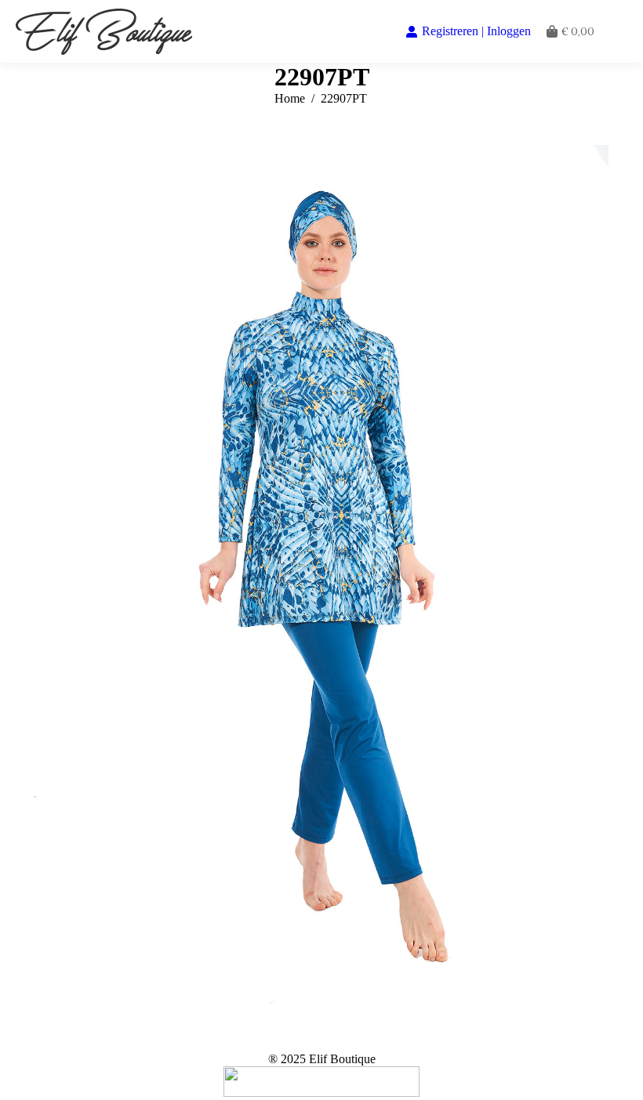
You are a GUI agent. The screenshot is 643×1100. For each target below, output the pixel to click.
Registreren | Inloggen (476, 31)
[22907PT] (321, 575)
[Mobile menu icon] (618, 31)
